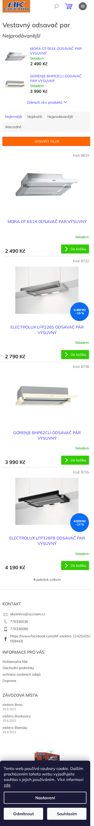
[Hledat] (56, 6)
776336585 (19, 629)
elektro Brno (12, 704)
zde (7, 784)
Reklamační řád (15, 661)
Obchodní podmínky (18, 668)
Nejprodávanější (60, 116)
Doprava (9, 680)
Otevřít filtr (47, 141)
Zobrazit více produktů (44, 102)
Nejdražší (34, 116)
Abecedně (13, 127)
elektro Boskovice (17, 716)
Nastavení (45, 797)
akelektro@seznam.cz (27, 614)
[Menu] (83, 6)
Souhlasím (67, 813)
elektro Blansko (15, 727)
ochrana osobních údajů (22, 674)
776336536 (19, 621)
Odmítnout (23, 813)
